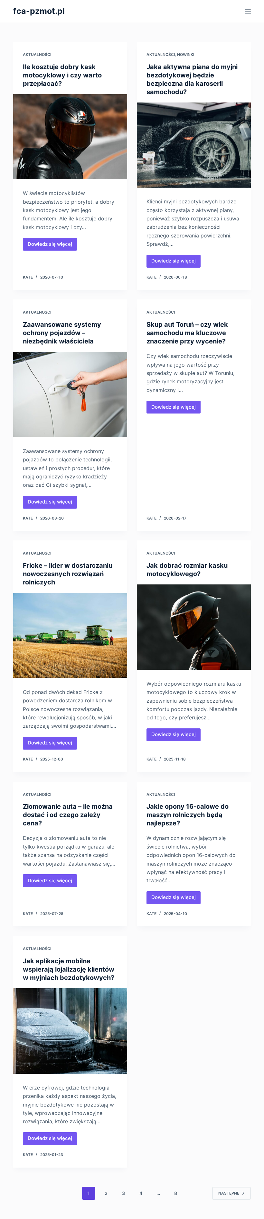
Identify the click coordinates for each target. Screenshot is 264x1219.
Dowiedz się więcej (52, 246)
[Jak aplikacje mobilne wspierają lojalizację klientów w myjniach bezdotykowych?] (70, 1031)
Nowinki (185, 54)
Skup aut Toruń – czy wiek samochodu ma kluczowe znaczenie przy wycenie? (187, 333)
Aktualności (37, 54)
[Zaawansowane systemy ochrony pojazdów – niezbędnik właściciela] (70, 394)
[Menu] (248, 11)
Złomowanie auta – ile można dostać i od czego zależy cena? (68, 815)
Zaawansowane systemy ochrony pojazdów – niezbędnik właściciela (62, 333)
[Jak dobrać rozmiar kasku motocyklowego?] (194, 627)
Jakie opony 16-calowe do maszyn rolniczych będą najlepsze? (187, 815)
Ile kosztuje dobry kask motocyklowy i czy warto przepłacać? (62, 75)
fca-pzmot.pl (39, 11)
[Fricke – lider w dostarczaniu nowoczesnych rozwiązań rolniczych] (70, 635)
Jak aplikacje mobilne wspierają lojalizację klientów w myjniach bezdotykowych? (68, 969)
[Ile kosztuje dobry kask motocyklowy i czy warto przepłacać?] (70, 137)
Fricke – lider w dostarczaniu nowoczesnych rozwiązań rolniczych (67, 574)
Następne (228, 1193)
